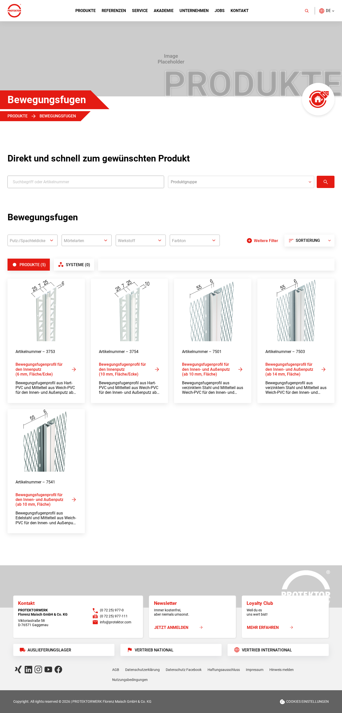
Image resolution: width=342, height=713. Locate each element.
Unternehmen (194, 10)
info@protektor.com (115, 622)
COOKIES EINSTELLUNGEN (307, 701)
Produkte (85, 10)
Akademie (164, 10)
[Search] (307, 11)
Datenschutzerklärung (142, 670)
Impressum (254, 670)
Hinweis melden (281, 670)
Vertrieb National (154, 650)
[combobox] (33, 240)
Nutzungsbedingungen (130, 680)
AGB (115, 670)
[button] (326, 10)
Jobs (220, 10)
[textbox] (32, 241)
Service (140, 10)
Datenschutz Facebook (184, 670)
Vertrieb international (267, 650)
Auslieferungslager (49, 650)
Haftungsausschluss (224, 670)
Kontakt (240, 10)
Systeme (78, 264)
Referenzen (114, 10)
